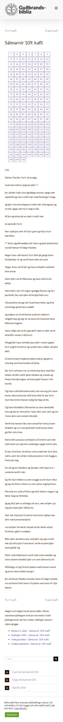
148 (11, 159)
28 (47, 69)
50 (11, 89)
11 (29, 59)
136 (23, 149)
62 (41, 94)
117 (35, 134)
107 (17, 129)
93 (17, 119)
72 (17, 104)
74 (29, 104)
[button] (31, 672)
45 (23, 84)
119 (47, 134)
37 (17, 79)
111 (41, 129)
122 (23, 139)
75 (35, 104)
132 (41, 144)
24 (23, 69)
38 (23, 79)
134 (11, 149)
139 (41, 149)
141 (11, 154)
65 (17, 99)
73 (23, 104)
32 (29, 74)
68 (35, 99)
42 (47, 79)
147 (47, 154)
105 (47, 124)
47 (35, 84)
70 (47, 99)
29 (11, 74)
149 (17, 159)
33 (35, 74)
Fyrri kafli (10, 30)
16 (17, 64)
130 (29, 144)
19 (35, 64)
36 (11, 79)
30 (17, 74)
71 (11, 104)
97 (41, 119)
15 (11, 64)
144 (29, 154)
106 (11, 129)
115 (23, 134)
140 (47, 149)
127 (11, 144)
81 (29, 109)
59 (23, 94)
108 (23, 129)
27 (41, 69)
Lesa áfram (20, 708)
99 (11, 124)
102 (29, 124)
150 (23, 159)
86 (17, 114)
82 (35, 109)
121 (17, 139)
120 (11, 139)
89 (35, 114)
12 (35, 59)
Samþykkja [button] (12, 714)
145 (35, 154)
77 (47, 104)
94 (23, 119)
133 (47, 144)
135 (17, 149)
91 (47, 114)
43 (11, 84)
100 (17, 124)
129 (23, 144)
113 (11, 134)
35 (47, 74)
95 (29, 119)
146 (41, 154)
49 (47, 84)
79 (17, 109)
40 (35, 79)
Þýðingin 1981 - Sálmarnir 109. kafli (30, 635)
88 (29, 114)
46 (29, 84)
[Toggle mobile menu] (56, 8)
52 (23, 89)
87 (23, 114)
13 (41, 59)
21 (47, 64)
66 (23, 99)
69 (41, 99)
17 (23, 64)
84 (47, 109)
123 (29, 139)
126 (47, 139)
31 (23, 74)
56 (47, 89)
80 (23, 109)
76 (41, 104)
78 (11, 109)
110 (35, 129)
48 (41, 84)
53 (29, 89)
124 (35, 139)
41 (41, 79)
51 (17, 89)
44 (17, 84)
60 (29, 94)
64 (11, 99)
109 (29, 129)
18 (29, 64)
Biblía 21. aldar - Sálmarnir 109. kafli (30, 630)
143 (23, 154)
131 (35, 144)
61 (35, 94)
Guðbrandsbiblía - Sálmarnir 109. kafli (31, 643)
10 (23, 59)
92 (11, 119)
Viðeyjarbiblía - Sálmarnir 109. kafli (30, 639)
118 (41, 134)
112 (47, 129)
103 (35, 124)
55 (41, 89)
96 (35, 119)
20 (41, 64)
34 (41, 74)
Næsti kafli (51, 30)
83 (41, 109)
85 (11, 114)
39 (29, 79)
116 (29, 134)
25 (29, 69)
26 (35, 69)
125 (41, 139)
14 (47, 59)
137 (29, 149)
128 (17, 144)
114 (17, 134)
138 (35, 149)
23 (17, 69)
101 (23, 124)
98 (47, 119)
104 (41, 124)
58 (17, 94)
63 (47, 94)
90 (41, 114)
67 (29, 99)
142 (17, 154)
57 (11, 94)
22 (11, 69)
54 (35, 89)
